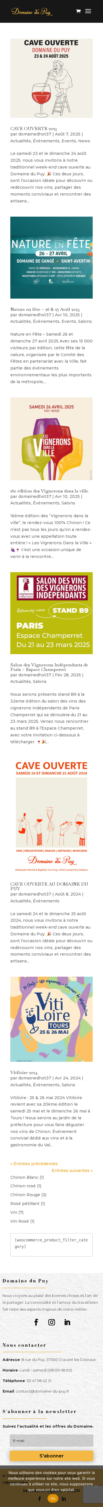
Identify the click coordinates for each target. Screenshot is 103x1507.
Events (69, 140)
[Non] (96, 1486)
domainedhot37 (34, 134)
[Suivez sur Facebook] (36, 1322)
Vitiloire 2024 (23, 1072)
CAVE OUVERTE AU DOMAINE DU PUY (49, 886)
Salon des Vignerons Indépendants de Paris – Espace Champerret (49, 667)
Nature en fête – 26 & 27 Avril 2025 (45, 309)
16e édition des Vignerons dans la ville (49, 491)
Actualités (20, 140)
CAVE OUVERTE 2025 (33, 129)
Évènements (46, 140)
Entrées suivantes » (72, 1170)
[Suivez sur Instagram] (51, 1322)
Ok (53, 1498)
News (84, 140)
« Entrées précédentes (34, 1163)
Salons (85, 321)
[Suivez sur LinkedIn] (67, 1322)
